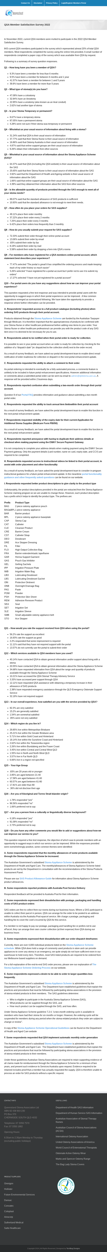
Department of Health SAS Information (74, 1107)
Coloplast (9, 1211)
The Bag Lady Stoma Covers (70, 1164)
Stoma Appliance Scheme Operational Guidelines (43, 1028)
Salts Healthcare (12, 1228)
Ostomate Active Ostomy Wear (71, 1153)
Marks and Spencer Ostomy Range (73, 1159)
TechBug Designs (73, 1248)
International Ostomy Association (72, 1136)
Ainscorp (8, 1217)
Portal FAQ (27, 395)
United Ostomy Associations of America (75, 1142)
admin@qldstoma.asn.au (83, 376)
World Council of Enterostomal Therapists (76, 1147)
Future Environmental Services (19, 1194)
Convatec (9, 1206)
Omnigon (8, 1183)
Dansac (8, 1200)
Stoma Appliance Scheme (48, 318)
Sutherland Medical (13, 1222)
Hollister (8, 1189)
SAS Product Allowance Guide (36, 878)
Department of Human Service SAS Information (79, 1113)
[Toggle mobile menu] (101, 10)
